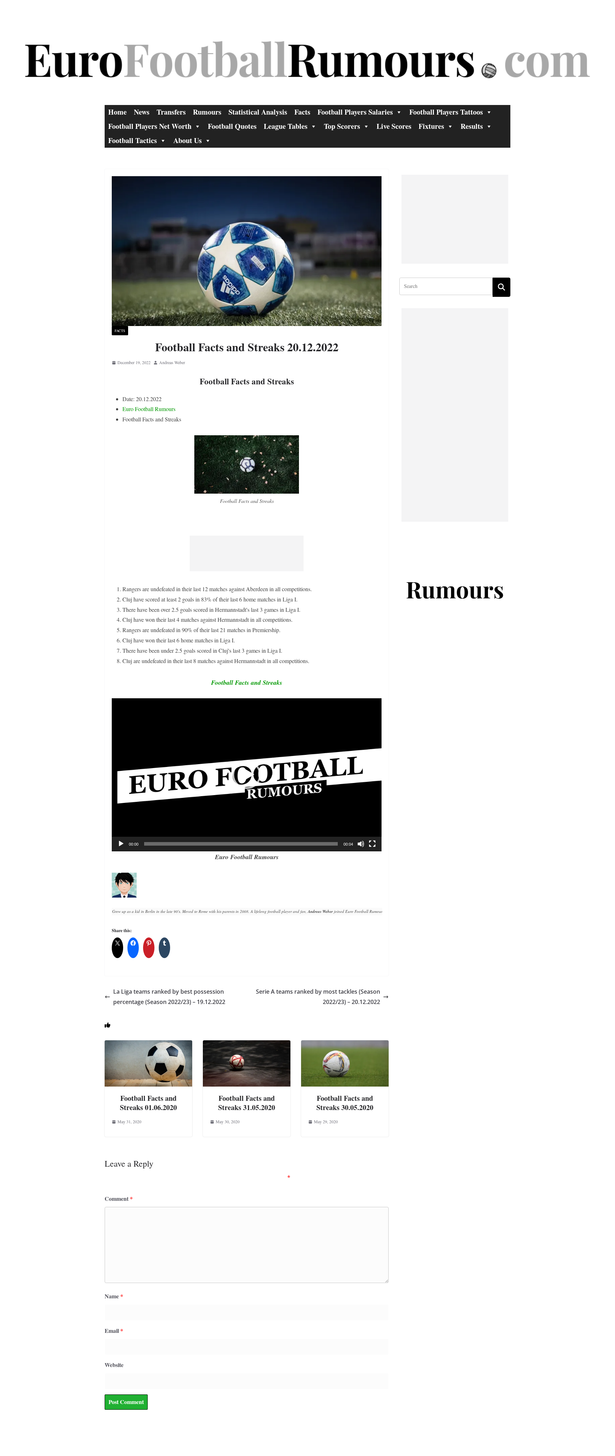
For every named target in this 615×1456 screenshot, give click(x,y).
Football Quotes (232, 126)
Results (472, 126)
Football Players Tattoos (446, 112)
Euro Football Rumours (148, 408)
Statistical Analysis (257, 112)
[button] (246, 775)
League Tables (286, 126)
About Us (187, 140)
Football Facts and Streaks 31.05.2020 (246, 1103)
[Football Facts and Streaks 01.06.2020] (148, 1045)
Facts (302, 112)
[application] (247, 774)
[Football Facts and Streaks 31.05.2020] (246, 1045)
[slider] (241, 844)
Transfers (171, 112)
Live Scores (394, 126)
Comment (119, 1198)
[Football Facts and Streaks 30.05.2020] (345, 1045)
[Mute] (360, 843)
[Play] (121, 843)
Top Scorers (342, 126)
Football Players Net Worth (149, 126)
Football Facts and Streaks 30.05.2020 (344, 1103)
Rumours (207, 112)
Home (117, 112)
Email (114, 1330)
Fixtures (431, 126)
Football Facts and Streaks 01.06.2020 (148, 1103)
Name (114, 1296)
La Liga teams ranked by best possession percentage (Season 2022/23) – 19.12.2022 (169, 997)
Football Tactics (132, 140)
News (141, 112)
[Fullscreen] (372, 843)
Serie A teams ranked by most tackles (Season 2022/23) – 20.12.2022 (318, 997)
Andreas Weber (172, 362)
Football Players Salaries (355, 112)
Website (114, 1365)
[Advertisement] (247, 553)
